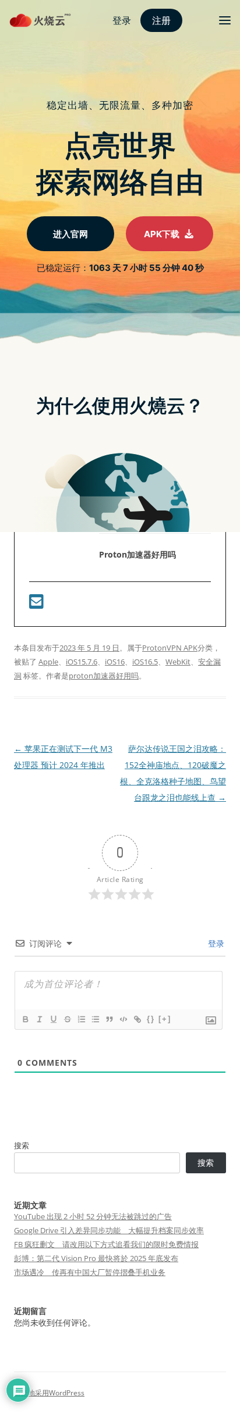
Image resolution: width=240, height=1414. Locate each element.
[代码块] (123, 1019)
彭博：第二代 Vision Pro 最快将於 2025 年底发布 (96, 1258)
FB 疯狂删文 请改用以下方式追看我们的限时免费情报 (106, 1244)
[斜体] (39, 1019)
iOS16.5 (145, 661)
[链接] (137, 1019)
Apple (48, 661)
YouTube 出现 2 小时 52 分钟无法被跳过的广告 (93, 1216)
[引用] (109, 1019)
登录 (215, 943)
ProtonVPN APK (169, 647)
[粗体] (25, 1019)
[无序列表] (95, 1019)
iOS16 (115, 661)
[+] (164, 1019)
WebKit (177, 661)
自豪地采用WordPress (49, 1393)
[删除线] (67, 1019)
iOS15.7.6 (81, 661)
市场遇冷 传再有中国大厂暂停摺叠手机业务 (89, 1272)
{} (151, 1019)
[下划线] (53, 1019)
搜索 (21, 1145)
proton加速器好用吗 (104, 675)
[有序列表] (81, 1019)
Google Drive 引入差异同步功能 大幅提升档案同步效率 (109, 1230)
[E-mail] (36, 604)
